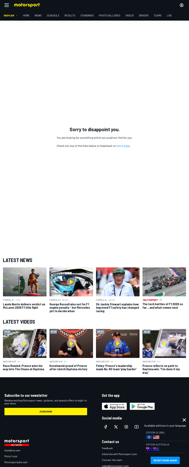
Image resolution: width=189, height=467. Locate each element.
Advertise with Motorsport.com (119, 454)
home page (123, 145)
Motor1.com (10, 456)
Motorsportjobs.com (16, 462)
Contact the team (112, 459)
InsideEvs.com (12, 450)
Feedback (107, 448)
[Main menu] (7, 5)
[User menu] (181, 5)
